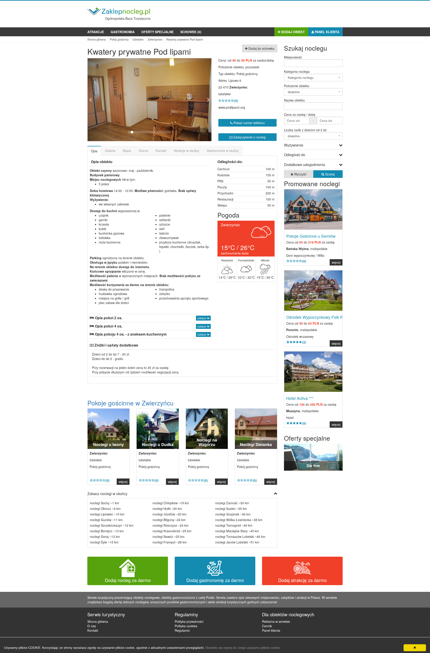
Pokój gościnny (247, 73)
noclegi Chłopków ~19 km (171, 503)
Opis (94, 151)
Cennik (267, 626)
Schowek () (190, 32)
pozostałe (252, 67)
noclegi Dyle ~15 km (104, 542)
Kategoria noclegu (297, 71)
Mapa (127, 150)
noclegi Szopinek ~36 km (233, 514)
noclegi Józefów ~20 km (170, 514)
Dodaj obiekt (292, 32)
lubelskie (224, 94)
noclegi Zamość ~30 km (232, 503)
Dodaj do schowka (260, 48)
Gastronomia (123, 32)
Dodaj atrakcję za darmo (302, 580)
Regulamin (182, 630)
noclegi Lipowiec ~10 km (107, 514)
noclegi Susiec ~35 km (231, 508)
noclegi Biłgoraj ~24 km (169, 519)
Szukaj (329, 174)
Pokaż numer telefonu (249, 123)
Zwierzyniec (238, 87)
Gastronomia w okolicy (223, 150)
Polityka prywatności (189, 621)
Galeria (110, 150)
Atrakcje (95, 32)
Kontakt (161, 150)
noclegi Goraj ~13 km (105, 536)
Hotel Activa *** (300, 398)
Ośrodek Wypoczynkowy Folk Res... (318, 317)
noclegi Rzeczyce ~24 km (171, 525)
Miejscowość (293, 57)
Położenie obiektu (296, 86)
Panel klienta (326, 32)
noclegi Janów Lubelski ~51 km (237, 542)
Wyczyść (299, 174)
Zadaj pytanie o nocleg (249, 137)
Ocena (143, 150)
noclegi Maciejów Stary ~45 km (237, 531)
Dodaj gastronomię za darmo (215, 580)
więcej (123, 481)
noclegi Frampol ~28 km (170, 542)
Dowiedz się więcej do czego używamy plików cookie (242, 647)
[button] (97, 99)
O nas (91, 626)
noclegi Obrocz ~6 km (105, 508)
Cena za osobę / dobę (299, 114)
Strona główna (97, 621)
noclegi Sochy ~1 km (104, 503)
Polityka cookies (186, 626)
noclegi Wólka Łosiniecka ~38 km (238, 519)
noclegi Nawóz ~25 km (169, 536)
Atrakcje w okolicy (186, 150)
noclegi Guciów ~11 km (106, 519)
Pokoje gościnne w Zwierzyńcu (130, 402)
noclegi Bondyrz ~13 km (107, 531)
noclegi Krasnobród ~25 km (172, 531)
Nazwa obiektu (294, 100)
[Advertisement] (261, 13)
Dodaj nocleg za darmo (128, 580)
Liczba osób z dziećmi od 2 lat (305, 130)
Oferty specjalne (157, 32)
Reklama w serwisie (276, 621)
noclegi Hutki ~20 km (167, 508)
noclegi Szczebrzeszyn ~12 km (111, 525)
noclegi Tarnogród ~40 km (233, 525)
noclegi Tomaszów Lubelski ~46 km (240, 536)
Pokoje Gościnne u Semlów (310, 236)
